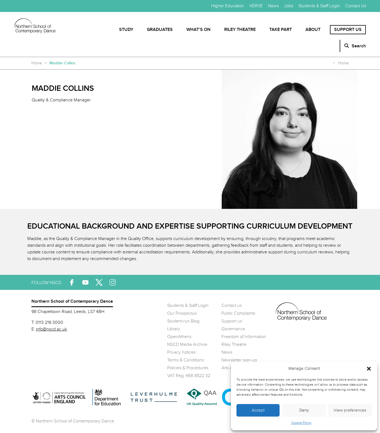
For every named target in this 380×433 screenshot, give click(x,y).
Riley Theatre (240, 29)
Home (36, 63)
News (273, 6)
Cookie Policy (301, 423)
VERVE (256, 6)
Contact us (231, 305)
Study (126, 29)
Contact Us (355, 6)
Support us (348, 29)
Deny (304, 410)
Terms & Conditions (185, 360)
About (312, 29)
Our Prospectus (182, 313)
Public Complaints (238, 313)
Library (173, 329)
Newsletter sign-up (239, 360)
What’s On (198, 29)
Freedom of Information (243, 336)
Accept (258, 410)
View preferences (350, 410)
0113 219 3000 (49, 322)
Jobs (288, 6)
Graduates (160, 29)
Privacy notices (181, 352)
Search (359, 46)
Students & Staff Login (319, 6)
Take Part (280, 29)
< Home (341, 63)
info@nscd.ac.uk (51, 329)
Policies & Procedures (187, 368)
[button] (369, 368)
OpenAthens (179, 336)
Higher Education (227, 6)
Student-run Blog (183, 321)
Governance (233, 329)
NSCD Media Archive (187, 344)
